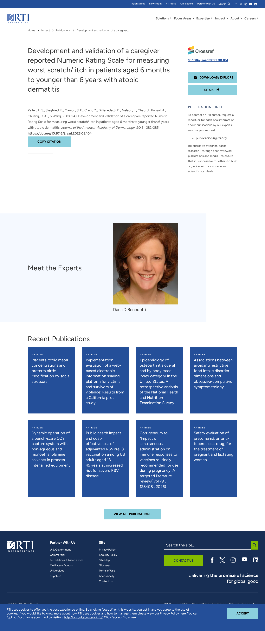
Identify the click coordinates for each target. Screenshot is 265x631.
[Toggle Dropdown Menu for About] (241, 18)
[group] (147, 268)
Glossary (104, 565)
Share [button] (209, 90)
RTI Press (170, 3)
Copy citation (49, 141)
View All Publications (133, 514)
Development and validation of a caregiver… (103, 30)
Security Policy (108, 555)
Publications (186, 3)
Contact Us (106, 581)
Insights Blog (138, 3)
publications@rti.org (211, 138)
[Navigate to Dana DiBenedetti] (145, 264)
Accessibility (106, 576)
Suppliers (55, 576)
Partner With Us (206, 3)
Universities (57, 570)
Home (31, 30)
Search (222, 3)
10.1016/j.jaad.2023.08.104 (208, 60)
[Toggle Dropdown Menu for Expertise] (211, 18)
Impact (45, 30)
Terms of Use (107, 570)
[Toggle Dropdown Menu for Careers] (257, 18)
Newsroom (155, 3)
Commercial (57, 555)
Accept (247, 613)
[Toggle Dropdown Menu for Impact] (227, 18)
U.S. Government (60, 549)
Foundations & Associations (66, 560)
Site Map (104, 560)
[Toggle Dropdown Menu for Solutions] (170, 18)
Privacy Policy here (173, 613)
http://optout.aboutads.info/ (83, 617)
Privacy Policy (107, 549)
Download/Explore (216, 77)
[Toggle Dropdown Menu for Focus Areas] (193, 18)
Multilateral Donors (61, 565)
